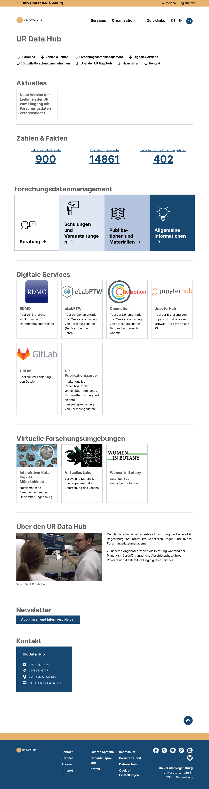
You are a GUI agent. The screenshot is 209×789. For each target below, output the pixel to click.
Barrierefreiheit (130, 758)
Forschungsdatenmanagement (101, 57)
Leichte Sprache (102, 752)
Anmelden (169, 3)
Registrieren (186, 3)
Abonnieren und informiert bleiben (48, 619)
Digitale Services (146, 57)
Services (98, 20)
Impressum (127, 752)
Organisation (123, 20)
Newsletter (130, 63)
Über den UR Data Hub (96, 63)
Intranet (67, 770)
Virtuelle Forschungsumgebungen (45, 63)
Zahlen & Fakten (57, 57)
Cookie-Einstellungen (129, 773)
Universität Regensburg (42, 3)
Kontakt (154, 63)
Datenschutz (128, 764)
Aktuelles (28, 57)
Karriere (67, 758)
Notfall (95, 769)
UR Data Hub (34, 654)
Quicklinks (155, 20)
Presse (67, 764)
